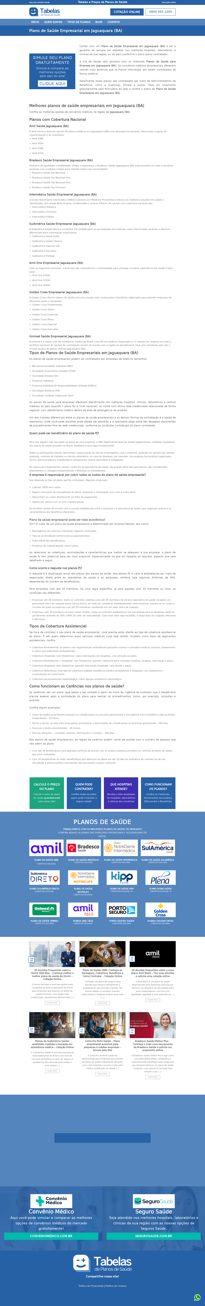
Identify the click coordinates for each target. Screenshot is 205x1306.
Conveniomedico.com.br (51, 1236)
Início (35, 22)
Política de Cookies (116, 1286)
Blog (98, 22)
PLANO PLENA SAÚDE (160, 888)
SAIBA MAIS (52, 1003)
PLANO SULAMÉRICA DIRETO (44, 888)
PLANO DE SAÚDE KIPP (122, 888)
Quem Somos (53, 22)
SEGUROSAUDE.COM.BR (153, 1236)
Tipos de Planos (78, 22)
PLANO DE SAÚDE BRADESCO (83, 860)
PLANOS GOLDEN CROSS (160, 921)
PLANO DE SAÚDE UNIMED (44, 921)
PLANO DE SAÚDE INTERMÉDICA (120, 860)
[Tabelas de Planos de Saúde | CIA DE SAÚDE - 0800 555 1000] (44, 11)
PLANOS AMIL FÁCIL (83, 921)
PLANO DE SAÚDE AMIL (46, 860)
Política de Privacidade (91, 1286)
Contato (114, 22)
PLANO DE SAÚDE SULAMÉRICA (158, 860)
